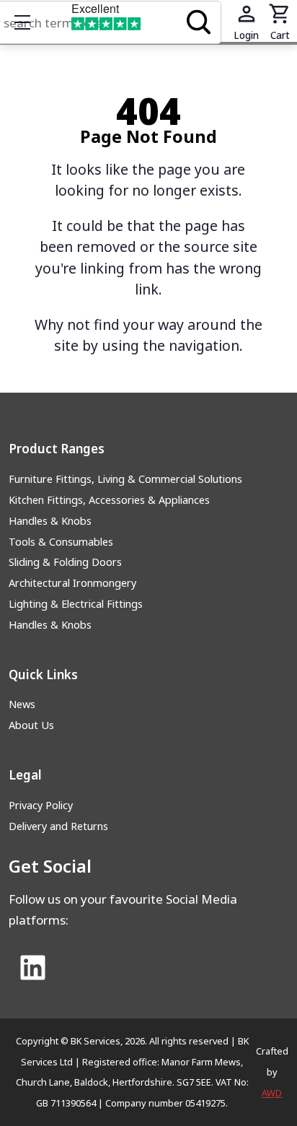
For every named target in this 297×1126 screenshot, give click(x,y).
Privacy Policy (41, 805)
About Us (31, 725)
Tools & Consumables (61, 542)
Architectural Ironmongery (72, 583)
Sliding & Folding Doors (65, 562)
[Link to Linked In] (32, 968)
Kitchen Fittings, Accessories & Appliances (109, 500)
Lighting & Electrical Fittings (76, 604)
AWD (272, 1092)
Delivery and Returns (58, 826)
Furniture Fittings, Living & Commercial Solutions (125, 479)
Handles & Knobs (50, 521)
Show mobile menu (22, 22)
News (22, 704)
